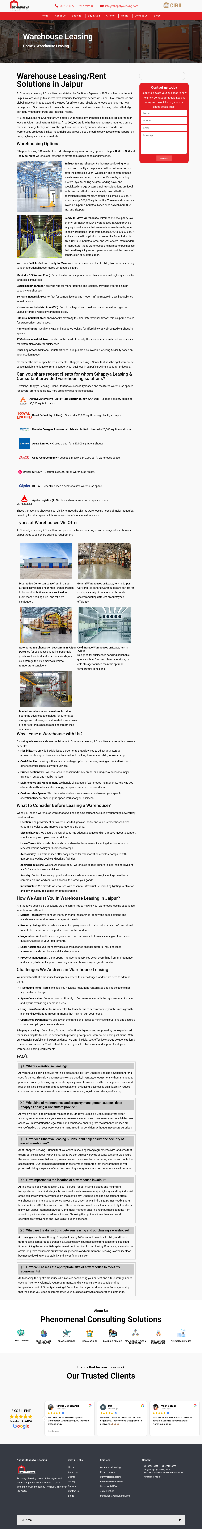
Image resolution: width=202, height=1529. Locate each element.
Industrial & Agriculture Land (115, 1495)
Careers (72, 1486)
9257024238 (85, 6)
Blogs (157, 15)
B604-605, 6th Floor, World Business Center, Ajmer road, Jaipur (163, 1474)
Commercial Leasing (111, 1476)
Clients (110, 15)
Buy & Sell (94, 15)
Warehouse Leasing (110, 1467)
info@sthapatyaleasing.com (121, 6)
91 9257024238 (169, 1466)
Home (45, 15)
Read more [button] (53, 1431)
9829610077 (67, 6)
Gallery (71, 1481)
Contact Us (141, 15)
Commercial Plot (108, 1486)
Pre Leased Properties (111, 1481)
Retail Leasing (107, 1472)
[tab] (101, 1520)
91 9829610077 (151, 1466)
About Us (72, 1472)
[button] (44, 1418)
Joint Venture (107, 1491)
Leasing (76, 15)
